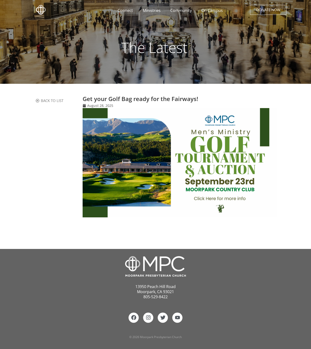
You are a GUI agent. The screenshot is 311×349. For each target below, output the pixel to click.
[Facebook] (134, 318)
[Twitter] (163, 318)
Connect (125, 10)
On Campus (212, 10)
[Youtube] (177, 318)
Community (181, 10)
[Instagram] (148, 318)
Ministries (152, 10)
